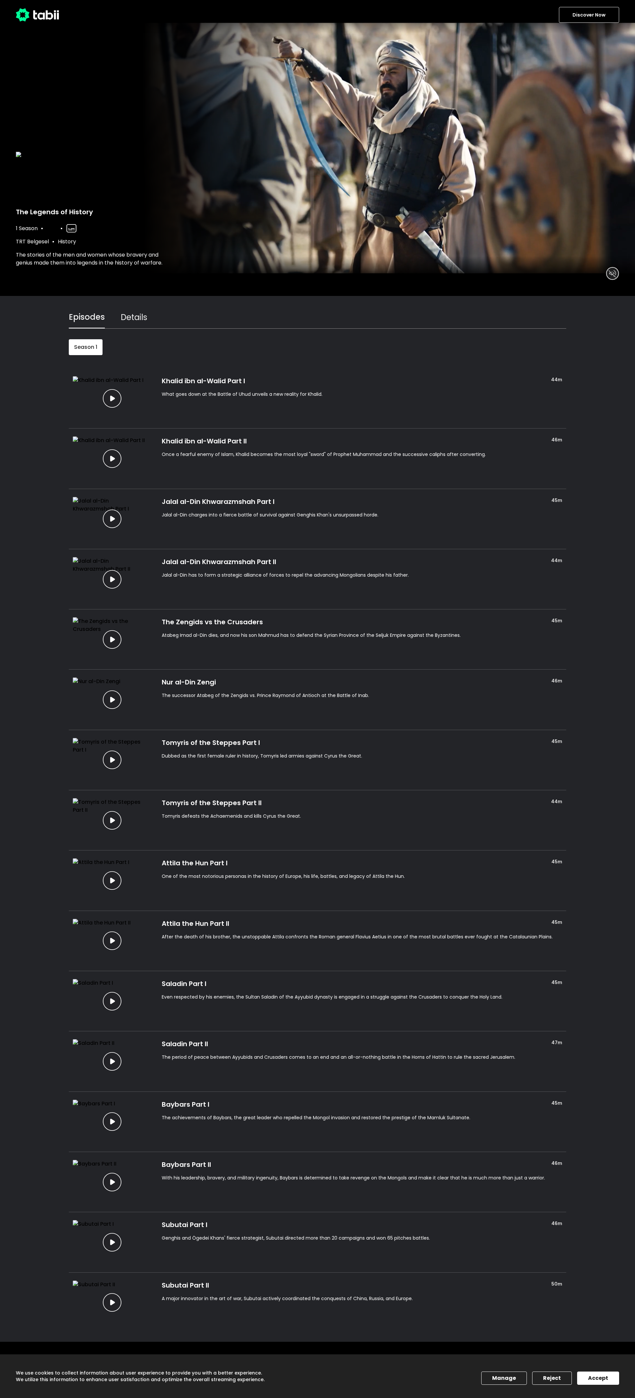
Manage (504, 1378)
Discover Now (589, 15)
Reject (552, 1378)
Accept (598, 1378)
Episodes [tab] (87, 316)
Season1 (85, 347)
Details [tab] (134, 317)
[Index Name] (112, 398)
